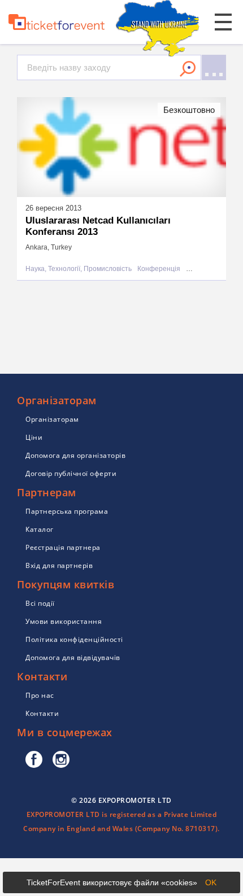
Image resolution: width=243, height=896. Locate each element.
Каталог (39, 529)
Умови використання (63, 621)
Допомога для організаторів (75, 455)
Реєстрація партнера (63, 547)
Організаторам (52, 419)
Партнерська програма (66, 511)
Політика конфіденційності (74, 639)
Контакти (42, 713)
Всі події (40, 603)
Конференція (158, 269)
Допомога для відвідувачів (72, 657)
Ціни (33, 437)
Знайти (188, 69)
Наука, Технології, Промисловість (78, 269)
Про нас (39, 695)
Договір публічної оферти (70, 473)
